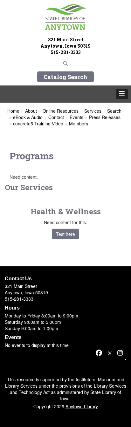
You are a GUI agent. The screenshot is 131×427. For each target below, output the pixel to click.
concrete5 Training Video (38, 123)
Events (76, 117)
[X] (109, 352)
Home (13, 111)
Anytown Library (82, 406)
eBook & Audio (28, 117)
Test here (65, 234)
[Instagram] (120, 352)
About (31, 111)
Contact (56, 117)
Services (92, 111)
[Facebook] (99, 352)
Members (78, 123)
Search (114, 111)
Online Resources (61, 111)
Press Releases (105, 117)
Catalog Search (65, 77)
